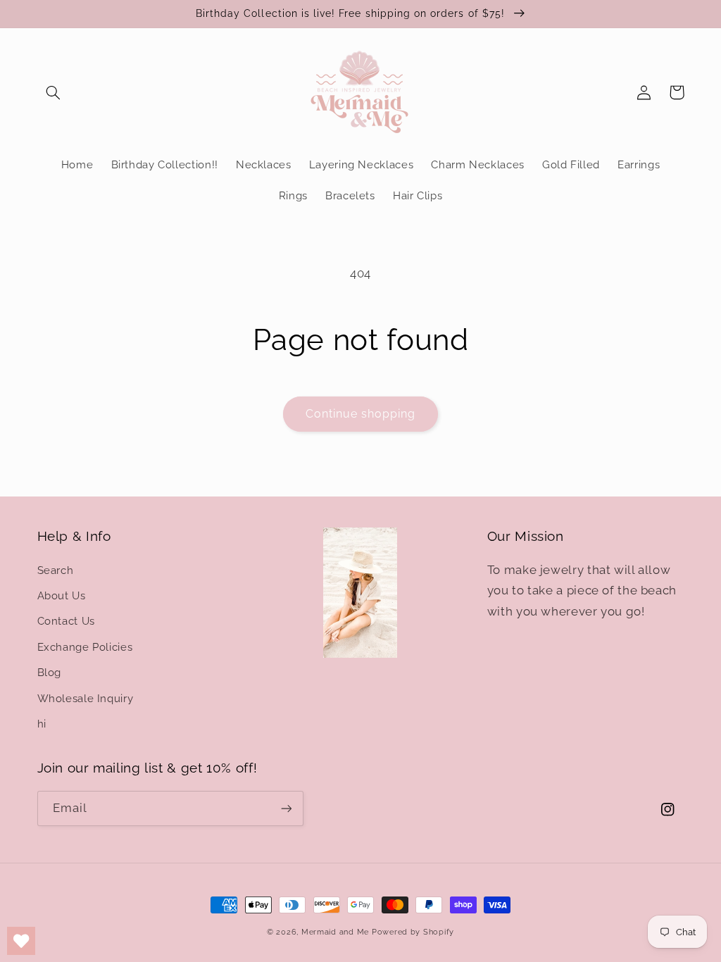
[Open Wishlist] (21, 941)
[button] (53, 92)
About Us (61, 595)
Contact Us (66, 621)
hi (41, 724)
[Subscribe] (286, 808)
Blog (49, 672)
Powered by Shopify (413, 931)
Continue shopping (361, 413)
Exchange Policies (85, 647)
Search (55, 570)
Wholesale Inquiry (85, 698)
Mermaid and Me (335, 931)
